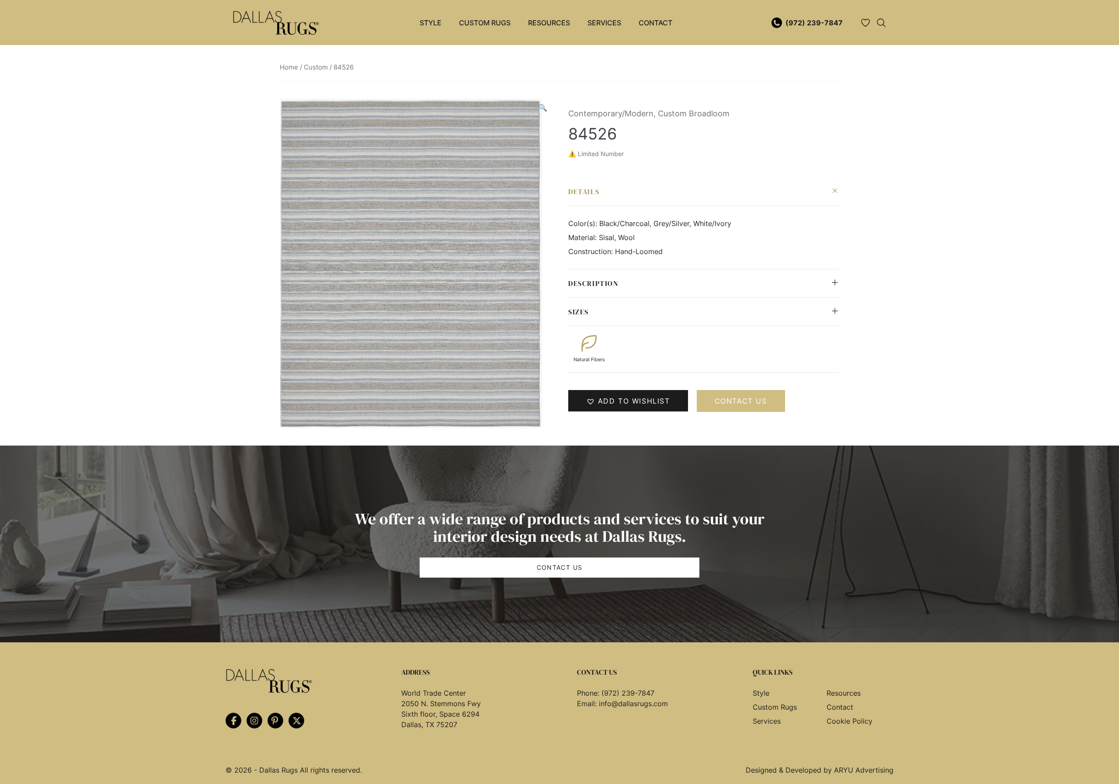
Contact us (741, 401)
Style (430, 22)
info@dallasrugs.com (633, 703)
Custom (316, 67)
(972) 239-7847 (814, 22)
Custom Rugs (485, 22)
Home (289, 67)
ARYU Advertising (863, 770)
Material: (583, 237)
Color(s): (583, 223)
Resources (549, 22)
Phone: (589, 693)
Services (604, 22)
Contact (655, 22)
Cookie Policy (849, 721)
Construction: (591, 251)
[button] (543, 107)
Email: (588, 703)
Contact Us (560, 567)
